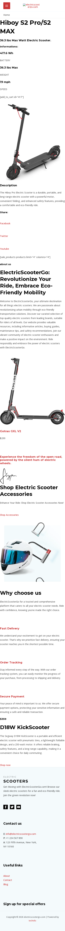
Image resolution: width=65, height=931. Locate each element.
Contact (7, 880)
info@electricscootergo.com (21, 833)
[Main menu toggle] (6, 5)
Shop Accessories (9, 514)
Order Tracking (11, 662)
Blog (5, 884)
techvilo (32, 920)
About (6, 875)
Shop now (5, 765)
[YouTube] (18, 807)
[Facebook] (5, 807)
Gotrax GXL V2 (10, 431)
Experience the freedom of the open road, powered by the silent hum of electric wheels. (31, 460)
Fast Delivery (9, 628)
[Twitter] (12, 807)
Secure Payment (12, 696)
